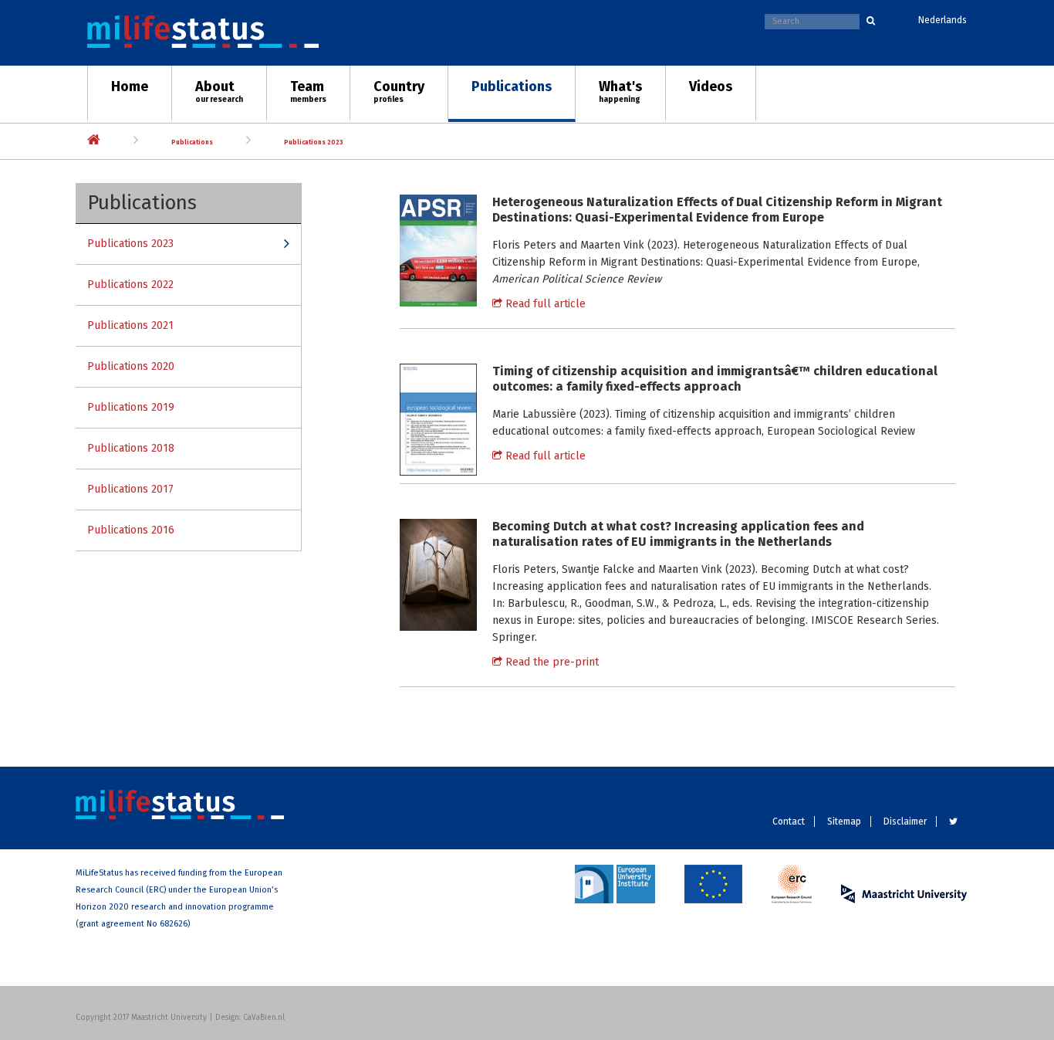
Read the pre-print (550, 662)
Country (398, 91)
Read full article (544, 303)
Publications (511, 86)
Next (1027, 133)
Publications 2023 (313, 142)
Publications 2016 (130, 530)
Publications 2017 (130, 489)
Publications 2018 (130, 448)
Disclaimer (905, 821)
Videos (710, 86)
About (219, 91)
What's (620, 91)
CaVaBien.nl (264, 1017)
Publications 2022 (130, 284)
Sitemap (844, 821)
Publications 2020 (130, 366)
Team (308, 91)
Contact (788, 821)
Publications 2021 (130, 325)
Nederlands (942, 20)
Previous (27, 133)
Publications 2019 (130, 407)
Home (129, 86)
